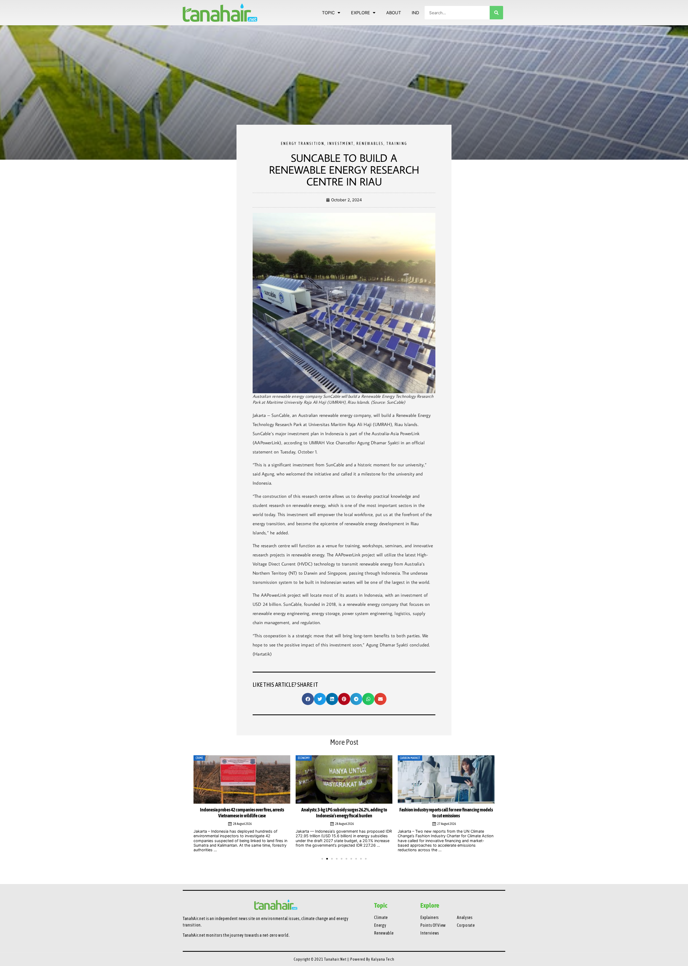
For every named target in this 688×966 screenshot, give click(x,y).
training (396, 143)
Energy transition (302, 143)
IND (415, 12)
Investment (340, 143)
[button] (308, 699)
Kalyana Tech (382, 959)
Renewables (370, 143)
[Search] (496, 12)
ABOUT (393, 12)
